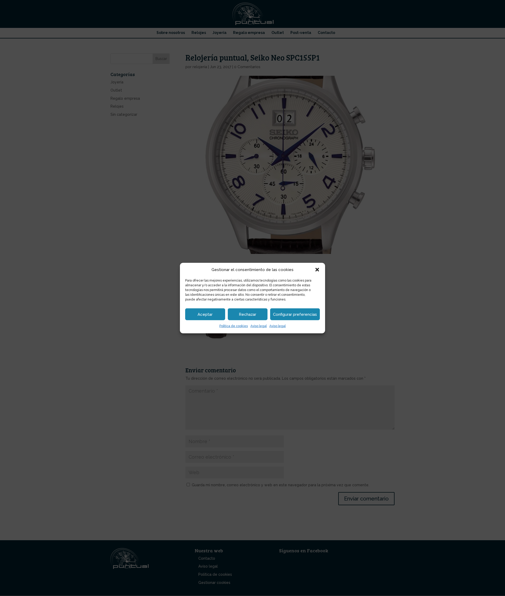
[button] (317, 269)
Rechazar (247, 314)
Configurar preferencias (295, 314)
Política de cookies (233, 326)
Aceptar (205, 314)
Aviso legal (258, 326)
